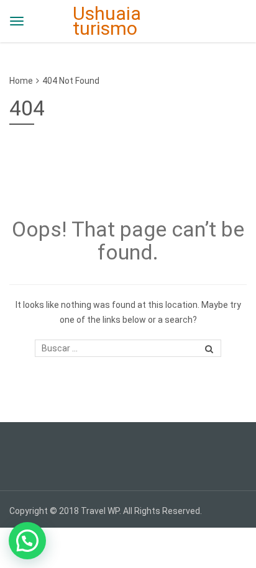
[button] (27, 540)
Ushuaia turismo (107, 20)
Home (21, 81)
